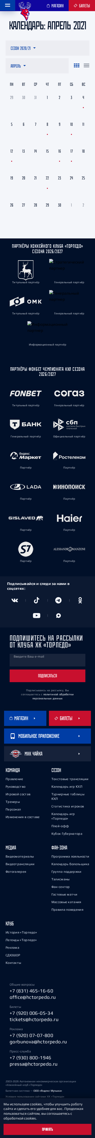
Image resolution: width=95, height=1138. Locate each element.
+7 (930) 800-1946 (30, 1057)
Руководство (15, 786)
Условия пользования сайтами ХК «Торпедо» (35, 1096)
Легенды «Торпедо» (21, 940)
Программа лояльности (70, 856)
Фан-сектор (60, 887)
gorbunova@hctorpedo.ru (38, 1041)
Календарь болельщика (70, 864)
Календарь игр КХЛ (66, 786)
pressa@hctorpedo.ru (34, 1064)
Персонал (13, 809)
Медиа (11, 847)
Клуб (10, 923)
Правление (14, 779)
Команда (13, 770)
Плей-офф (60, 826)
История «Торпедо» (21, 932)
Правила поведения (67, 909)
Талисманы (60, 879)
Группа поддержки (66, 871)
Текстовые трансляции (70, 779)
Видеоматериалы (20, 856)
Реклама (12, 947)
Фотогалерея (16, 871)
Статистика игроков (67, 806)
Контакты (13, 963)
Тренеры (13, 802)
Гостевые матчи (64, 894)
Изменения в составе (23, 817)
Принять (47, 1129)
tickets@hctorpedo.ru (34, 1019)
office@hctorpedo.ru (33, 997)
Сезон (56, 770)
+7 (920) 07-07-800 (31, 1035)
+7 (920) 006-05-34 (31, 1013)
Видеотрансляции (20, 864)
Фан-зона (59, 847)
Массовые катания (66, 902)
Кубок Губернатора (66, 834)
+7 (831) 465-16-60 (31, 990)
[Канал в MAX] (58, 615)
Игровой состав (18, 794)
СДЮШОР (13, 955)
